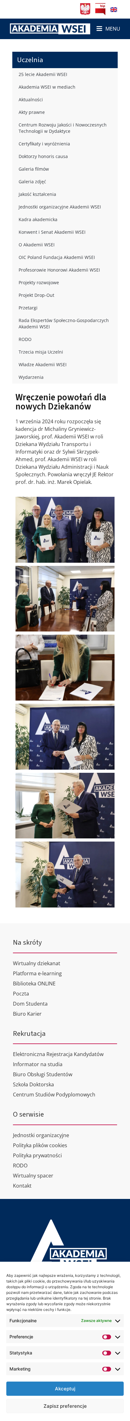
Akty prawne (32, 112)
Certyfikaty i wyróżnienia (44, 144)
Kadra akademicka (38, 219)
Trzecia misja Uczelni (41, 352)
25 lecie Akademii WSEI (43, 74)
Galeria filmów (34, 169)
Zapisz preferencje (65, 1406)
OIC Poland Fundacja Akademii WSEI (57, 257)
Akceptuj (65, 1389)
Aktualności (31, 100)
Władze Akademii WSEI (43, 364)
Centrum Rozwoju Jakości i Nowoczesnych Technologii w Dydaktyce (63, 128)
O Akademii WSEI (37, 245)
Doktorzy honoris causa (43, 156)
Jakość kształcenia (37, 194)
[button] (108, 28)
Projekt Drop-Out (36, 295)
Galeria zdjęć (32, 182)
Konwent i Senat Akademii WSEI (52, 232)
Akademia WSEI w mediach (47, 87)
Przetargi (28, 308)
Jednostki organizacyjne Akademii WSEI (60, 207)
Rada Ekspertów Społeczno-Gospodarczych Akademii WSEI (64, 323)
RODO (25, 339)
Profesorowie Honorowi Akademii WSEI (59, 270)
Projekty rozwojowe (39, 282)
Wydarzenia (31, 377)
